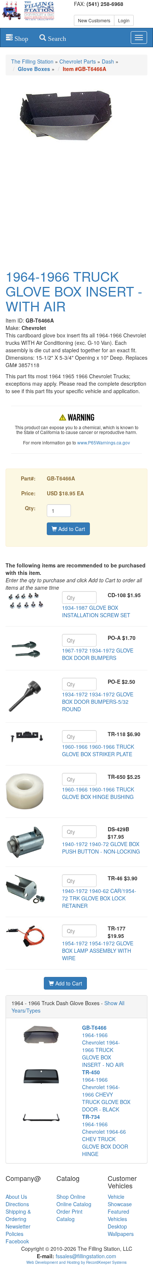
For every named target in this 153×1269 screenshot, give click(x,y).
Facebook (17, 1241)
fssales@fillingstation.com (86, 1256)
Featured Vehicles (118, 1215)
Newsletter (18, 1226)
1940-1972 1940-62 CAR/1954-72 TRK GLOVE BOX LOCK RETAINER (99, 898)
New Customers (94, 20)
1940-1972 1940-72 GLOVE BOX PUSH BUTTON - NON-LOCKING (101, 847)
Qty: (30, 508)
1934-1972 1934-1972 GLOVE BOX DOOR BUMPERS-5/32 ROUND (97, 701)
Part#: (28, 478)
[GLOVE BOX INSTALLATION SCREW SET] (25, 600)
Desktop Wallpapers (121, 1230)
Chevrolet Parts (77, 61)
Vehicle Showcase (120, 1200)
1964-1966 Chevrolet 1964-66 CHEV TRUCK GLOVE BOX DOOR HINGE (105, 1135)
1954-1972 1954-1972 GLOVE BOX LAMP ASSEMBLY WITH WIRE (97, 950)
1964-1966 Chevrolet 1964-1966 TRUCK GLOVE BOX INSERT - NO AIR (103, 1046)
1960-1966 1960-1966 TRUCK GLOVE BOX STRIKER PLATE (98, 750)
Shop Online (70, 1196)
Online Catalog (73, 1204)
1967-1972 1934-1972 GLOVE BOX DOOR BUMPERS (97, 654)
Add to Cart (71, 528)
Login (124, 20)
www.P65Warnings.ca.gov (103, 442)
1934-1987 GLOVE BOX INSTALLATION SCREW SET (96, 611)
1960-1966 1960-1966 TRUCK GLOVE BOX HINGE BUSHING (98, 793)
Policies (14, 1233)
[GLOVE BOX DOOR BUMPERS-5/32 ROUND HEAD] (25, 696)
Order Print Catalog (69, 1215)
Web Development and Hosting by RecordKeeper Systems (76, 1262)
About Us (16, 1196)
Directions (17, 1204)
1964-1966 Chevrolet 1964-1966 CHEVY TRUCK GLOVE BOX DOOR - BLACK (106, 1090)
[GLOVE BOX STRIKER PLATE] (25, 737)
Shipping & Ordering (18, 1215)
